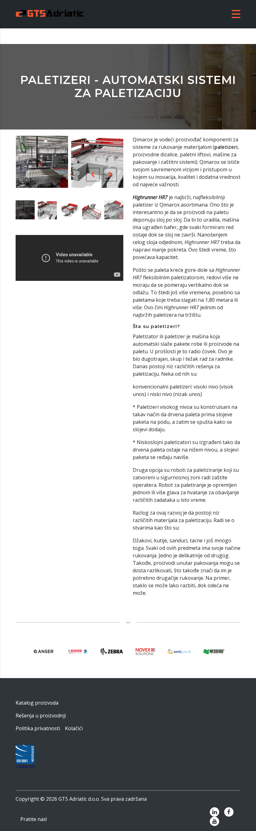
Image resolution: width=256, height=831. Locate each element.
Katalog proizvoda (37, 702)
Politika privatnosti (38, 728)
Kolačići (74, 728)
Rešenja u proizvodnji (41, 715)
